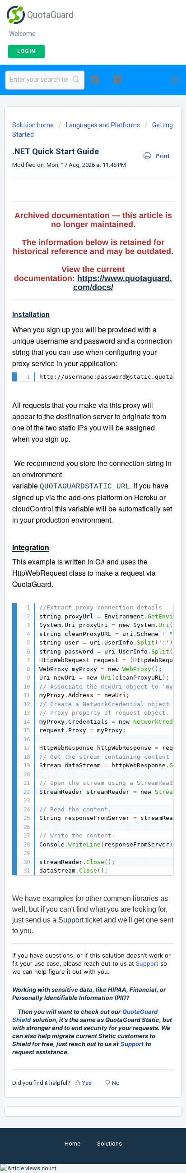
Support (71, 920)
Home (72, 1143)
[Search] (76, 80)
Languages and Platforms (103, 125)
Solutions (109, 1143)
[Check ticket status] (118, 79)
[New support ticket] (95, 79)
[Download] (76, 594)
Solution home (33, 125)
